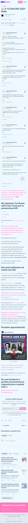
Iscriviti (20, 2)
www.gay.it (10, 369)
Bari (5, 212)
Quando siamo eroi (9, 283)
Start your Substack (11, 518)
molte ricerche (16, 303)
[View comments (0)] (6, 19)
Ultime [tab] (10, 453)
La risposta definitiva (6, 463)
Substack (8, 521)
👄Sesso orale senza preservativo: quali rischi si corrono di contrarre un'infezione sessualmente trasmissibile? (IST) (9, 459)
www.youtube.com (7, 199)
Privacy (23, 514)
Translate (4, 6)
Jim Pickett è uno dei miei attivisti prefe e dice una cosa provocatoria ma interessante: (13, 295)
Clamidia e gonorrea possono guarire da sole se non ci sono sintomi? (10, 485)
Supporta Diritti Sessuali (9, 390)
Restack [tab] (10, 435)
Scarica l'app (19, 518)
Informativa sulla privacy (15, 414)
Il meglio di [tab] (4, 453)
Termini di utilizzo (15, 412)
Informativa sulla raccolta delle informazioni (17, 413)
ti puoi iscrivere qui (15, 375)
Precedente (6, 425)
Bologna (6, 214)
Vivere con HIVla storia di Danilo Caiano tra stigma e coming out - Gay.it (12, 367)
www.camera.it (6, 234)
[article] (14, 462)
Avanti (22, 425)
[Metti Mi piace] (2, 19)
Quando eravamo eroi (10, 273)
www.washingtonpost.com (10, 299)
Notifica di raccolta (16, 516)
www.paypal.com (6, 392)
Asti (5, 217)
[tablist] (7, 435)
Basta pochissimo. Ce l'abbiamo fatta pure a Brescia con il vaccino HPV (10, 476)
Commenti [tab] (4, 435)
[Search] (25, 453)
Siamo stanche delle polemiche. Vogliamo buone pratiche (9, 471)
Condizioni (10, 516)
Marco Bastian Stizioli (10, 14)
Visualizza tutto (6, 498)
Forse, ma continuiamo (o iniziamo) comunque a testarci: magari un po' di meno (10, 490)
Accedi (25, 2)
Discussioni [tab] (16, 453)
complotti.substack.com (9, 316)
